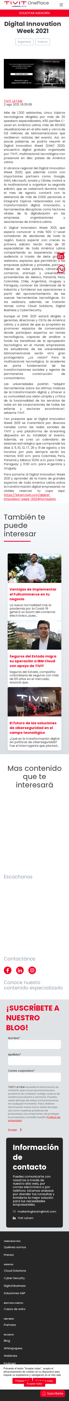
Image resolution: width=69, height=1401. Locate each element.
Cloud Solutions (15, 1271)
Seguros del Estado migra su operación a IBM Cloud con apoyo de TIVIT (33, 661)
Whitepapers (13, 1348)
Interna (42, 42)
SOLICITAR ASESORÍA (34, 13)
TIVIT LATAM (13, 101)
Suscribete (55, 1393)
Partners (10, 1325)
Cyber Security (14, 1278)
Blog (7, 1341)
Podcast (10, 1363)
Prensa (9, 1255)
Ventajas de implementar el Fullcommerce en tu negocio (33, 594)
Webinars (10, 1356)
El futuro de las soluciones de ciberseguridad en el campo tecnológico (33, 728)
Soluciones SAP (14, 1293)
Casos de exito (14, 1309)
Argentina (24, 42)
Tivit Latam (25, 1218)
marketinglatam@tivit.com (37, 1211)
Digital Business (15, 1286)
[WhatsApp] (61, 269)
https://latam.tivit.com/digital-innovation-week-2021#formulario (30, 497)
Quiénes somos (15, 1247)
